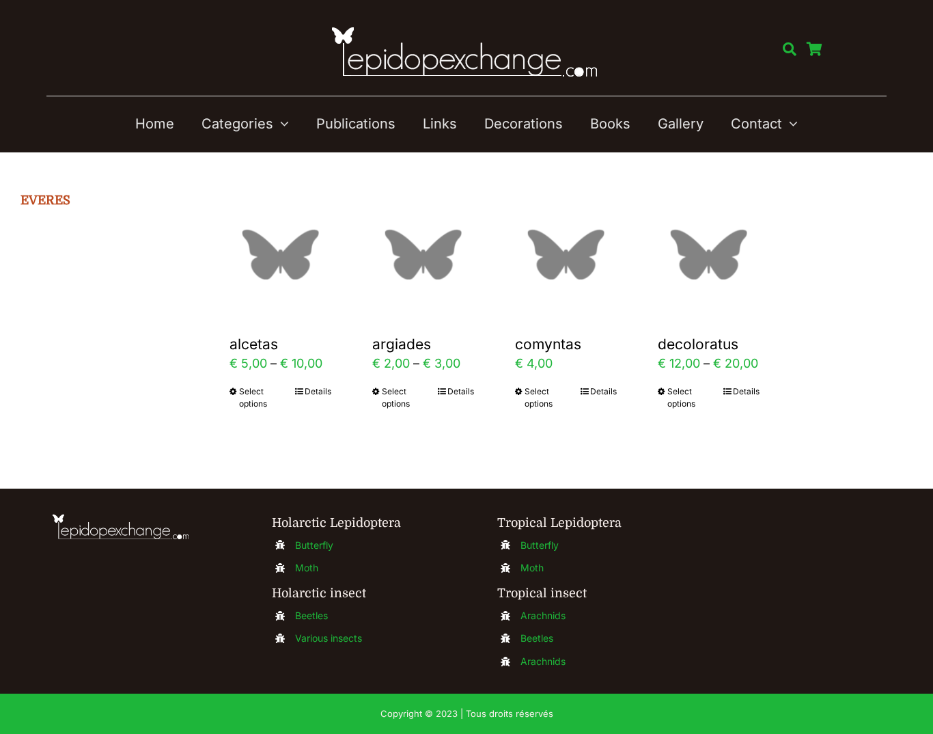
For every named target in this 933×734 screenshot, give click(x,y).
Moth (306, 567)
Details (318, 391)
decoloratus (698, 344)
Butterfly (314, 545)
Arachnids (543, 615)
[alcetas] (280, 254)
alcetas (253, 344)
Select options (253, 397)
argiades (401, 344)
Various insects (328, 638)
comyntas (548, 344)
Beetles (311, 615)
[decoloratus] (708, 254)
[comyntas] (566, 254)
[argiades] (423, 254)
